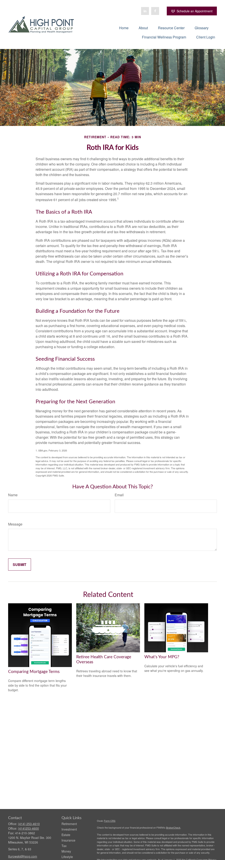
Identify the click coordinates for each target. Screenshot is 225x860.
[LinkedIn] (145, 11)
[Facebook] (155, 11)
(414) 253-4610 (29, 824)
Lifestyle (67, 857)
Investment (69, 829)
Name (13, 494)
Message (15, 524)
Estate (66, 835)
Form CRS (109, 820)
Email (119, 494)
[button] (123, 27)
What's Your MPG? (161, 657)
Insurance (68, 840)
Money (66, 851)
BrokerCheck (173, 827)
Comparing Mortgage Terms (34, 672)
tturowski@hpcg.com (22, 856)
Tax (64, 846)
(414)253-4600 (28, 828)
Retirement (69, 824)
